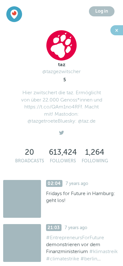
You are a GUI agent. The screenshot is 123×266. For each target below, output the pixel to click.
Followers (63, 161)
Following (95, 161)
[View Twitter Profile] (61, 131)
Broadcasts (29, 161)
